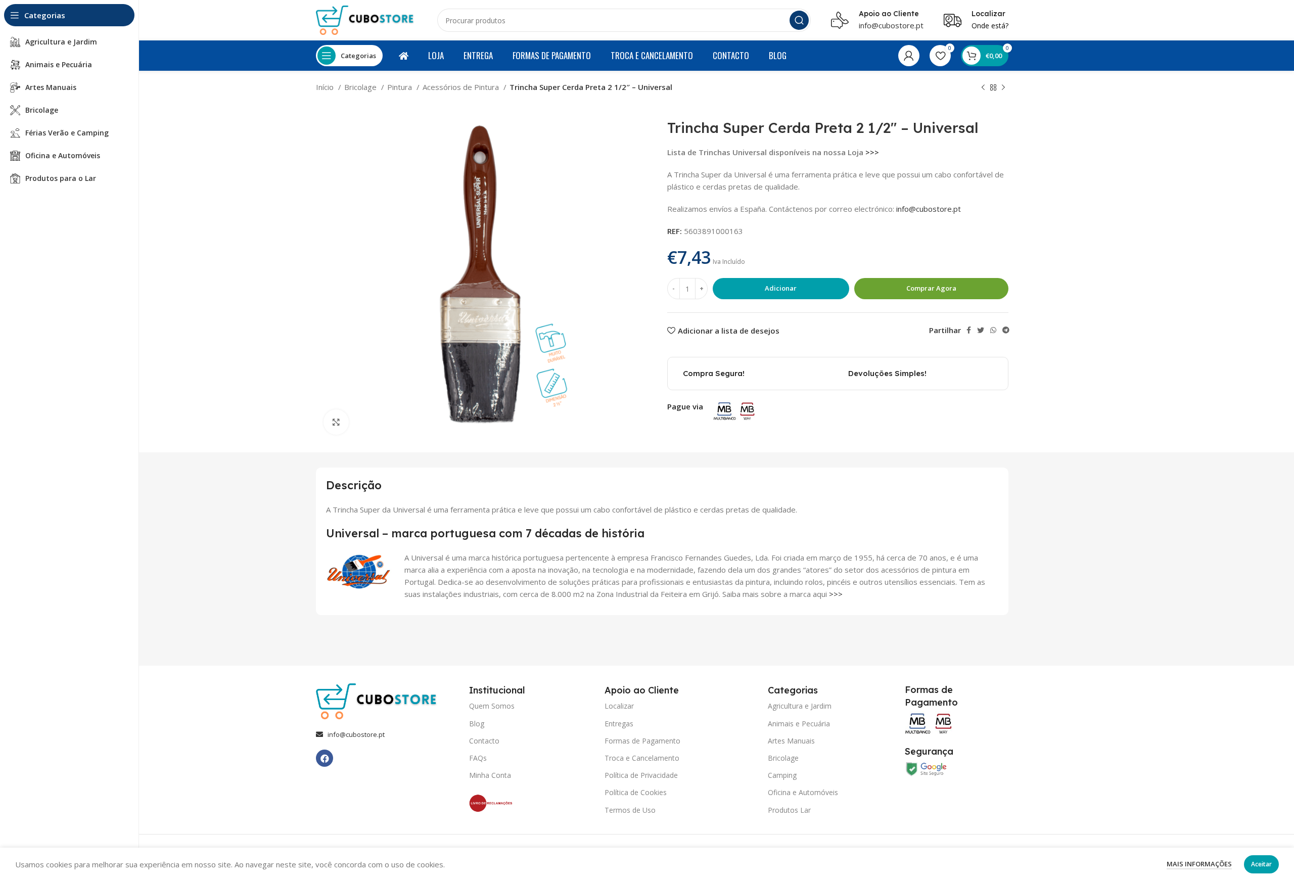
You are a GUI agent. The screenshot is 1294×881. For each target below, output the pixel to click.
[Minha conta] (909, 55)
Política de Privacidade (641, 775)
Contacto (484, 741)
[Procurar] (799, 20)
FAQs (478, 758)
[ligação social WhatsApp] (993, 330)
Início (326, 87)
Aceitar (1261, 864)
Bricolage (361, 87)
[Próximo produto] (1003, 88)
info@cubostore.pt (891, 25)
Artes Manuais (791, 741)
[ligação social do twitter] (980, 330)
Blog (476, 723)
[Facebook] (324, 758)
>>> (872, 152)
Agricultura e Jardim (799, 706)
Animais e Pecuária (799, 723)
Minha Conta (490, 775)
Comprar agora (931, 288)
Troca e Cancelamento (642, 758)
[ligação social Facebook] (968, 330)
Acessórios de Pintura (462, 87)
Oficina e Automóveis (803, 792)
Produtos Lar (789, 810)
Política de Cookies (636, 792)
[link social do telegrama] (1005, 330)
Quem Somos (492, 706)
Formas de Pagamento (642, 741)
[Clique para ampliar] (336, 422)
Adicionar (781, 288)
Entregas (619, 723)
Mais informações (1199, 863)
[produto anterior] (983, 88)
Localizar (619, 706)
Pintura (400, 87)
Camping (782, 775)
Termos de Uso (630, 810)
